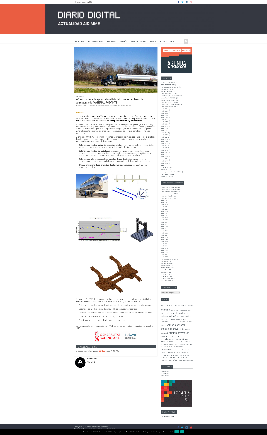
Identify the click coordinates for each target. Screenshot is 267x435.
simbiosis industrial (167, 360)
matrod (123, 106)
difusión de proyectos (172, 328)
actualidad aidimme (184, 305)
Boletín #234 (165, 137)
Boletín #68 (80, 96)
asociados (111, 41)
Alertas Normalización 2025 (169, 102)
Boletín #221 (165, 109)
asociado (180, 316)
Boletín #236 (165, 141)
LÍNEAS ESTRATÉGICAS (169, 83)
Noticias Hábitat (165, 373)
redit (185, 357)
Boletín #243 (165, 156)
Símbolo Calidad (165, 371)
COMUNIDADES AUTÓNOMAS (170, 87)
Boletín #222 (165, 111)
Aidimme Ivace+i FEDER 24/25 (178, 310)
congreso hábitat (185, 322)
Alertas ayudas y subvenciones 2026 (172, 172)
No (182, 432)
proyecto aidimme (177, 357)
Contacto (153, 41)
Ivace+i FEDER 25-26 (167, 174)
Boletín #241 (165, 152)
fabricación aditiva (167, 342)
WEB (172, 41)
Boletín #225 (165, 117)
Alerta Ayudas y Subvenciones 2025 (171, 104)
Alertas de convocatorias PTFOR (170, 106)
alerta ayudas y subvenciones (180, 313)
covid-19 (163, 325)
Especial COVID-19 (167, 89)
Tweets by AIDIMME (167, 417)
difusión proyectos (96, 41)
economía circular (172, 336)
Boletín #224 (165, 115)
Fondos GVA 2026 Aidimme (176, 346)
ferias (166, 344)
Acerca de (164, 41)
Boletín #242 (165, 154)
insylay (171, 352)
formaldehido (185, 350)
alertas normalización (169, 316)
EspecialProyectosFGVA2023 (170, 98)
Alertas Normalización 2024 (169, 93)
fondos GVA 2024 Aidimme (177, 344)
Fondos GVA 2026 (167, 176)
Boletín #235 (165, 139)
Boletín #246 (165, 163)
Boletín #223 (165, 113)
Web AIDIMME (165, 375)
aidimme (165, 309)
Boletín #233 (165, 135)
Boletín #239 (165, 148)
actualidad (80, 41)
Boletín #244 (165, 159)
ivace (174, 352)
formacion (166, 349)
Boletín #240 (165, 150)
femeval (163, 344)
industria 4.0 (165, 352)
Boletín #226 (165, 120)
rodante (128, 106)
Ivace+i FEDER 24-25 (167, 167)
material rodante (115, 106)
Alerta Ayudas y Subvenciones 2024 (171, 96)
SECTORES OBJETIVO (168, 85)
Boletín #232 (165, 133)
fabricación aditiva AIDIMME (182, 342)
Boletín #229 (165, 126)
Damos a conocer (138, 41)
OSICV (169, 357)
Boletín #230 (165, 128)
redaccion (92, 106)
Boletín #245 (165, 161)
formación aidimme (176, 350)
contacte (103, 351)
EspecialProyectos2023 (168, 91)
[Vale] (264, 432)
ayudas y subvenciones (173, 322)
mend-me (181, 355)
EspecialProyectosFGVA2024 (170, 100)
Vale (177, 432)
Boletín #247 (165, 165)
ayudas (178, 319)
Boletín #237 (165, 143)
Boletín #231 (165, 130)
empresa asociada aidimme (178, 339)
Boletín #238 (165, 146)
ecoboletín (163, 336)
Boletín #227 (165, 122)
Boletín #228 (165, 124)
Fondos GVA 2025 (167, 169)
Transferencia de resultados (183, 360)
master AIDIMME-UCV (172, 355)
